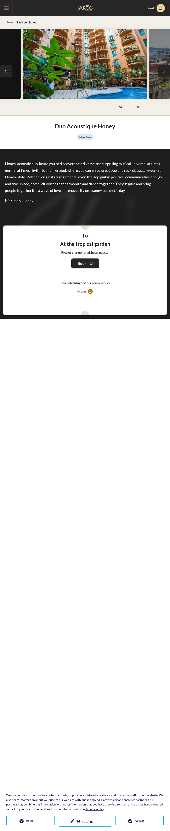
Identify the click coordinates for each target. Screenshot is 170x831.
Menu (83, 291)
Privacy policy (94, 809)
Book (151, 8)
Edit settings (84, 821)
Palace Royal (85, 137)
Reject (30, 820)
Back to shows (26, 22)
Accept (139, 820)
